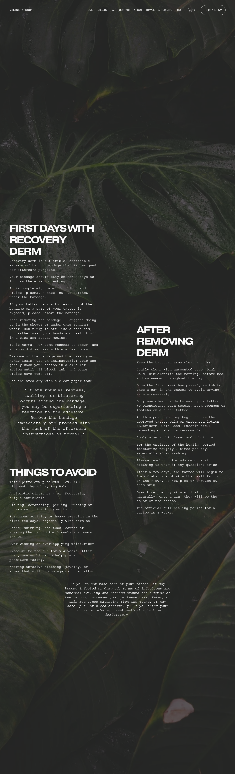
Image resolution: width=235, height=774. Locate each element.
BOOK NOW (213, 10)
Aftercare (165, 9)
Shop (179, 9)
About (138, 9)
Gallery (102, 9)
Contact (124, 9)
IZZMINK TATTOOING (22, 9)
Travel (150, 9)
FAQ (113, 9)
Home (89, 9)
